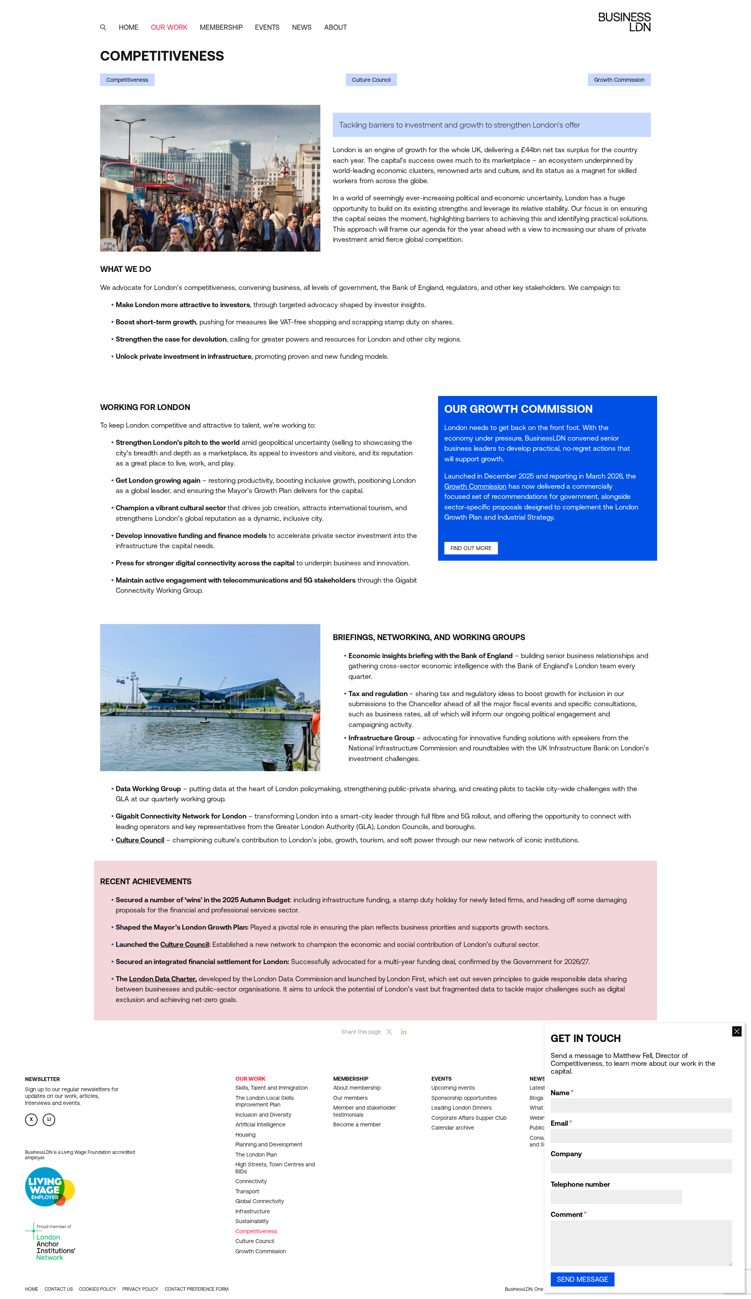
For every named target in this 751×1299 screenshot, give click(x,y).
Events (441, 1078)
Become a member (357, 1124)
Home (128, 27)
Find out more (471, 548)
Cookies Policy (97, 1289)
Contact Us (59, 1289)
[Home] (625, 22)
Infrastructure (252, 1211)
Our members (350, 1098)
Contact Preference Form (196, 1289)
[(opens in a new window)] (50, 1204)
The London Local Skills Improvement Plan (264, 1101)
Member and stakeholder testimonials (364, 1111)
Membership (350, 1078)
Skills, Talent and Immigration (271, 1088)
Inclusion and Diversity (263, 1115)
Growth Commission (619, 80)
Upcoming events (453, 1088)
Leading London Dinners (461, 1108)
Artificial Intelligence (260, 1124)
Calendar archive (452, 1127)
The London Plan (256, 1154)
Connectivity (251, 1181)
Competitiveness (127, 80)
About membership (357, 1088)
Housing (245, 1135)
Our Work (250, 1078)
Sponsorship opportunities (464, 1098)
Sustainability (252, 1221)
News (302, 27)
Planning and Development (268, 1144)
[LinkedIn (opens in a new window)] (404, 1031)
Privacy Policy (140, 1289)
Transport (247, 1191)
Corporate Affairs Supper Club (469, 1118)
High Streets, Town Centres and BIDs (275, 1168)
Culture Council (371, 80)
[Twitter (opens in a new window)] (389, 1031)
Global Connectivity (259, 1201)
